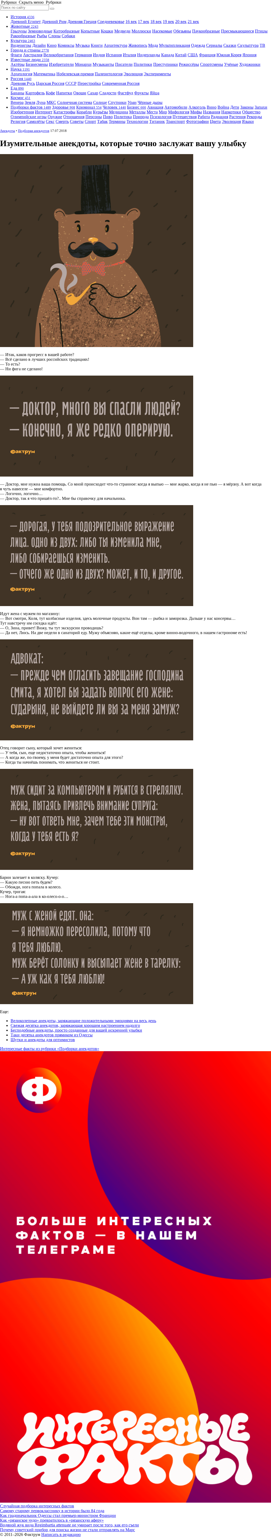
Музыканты (103, 64)
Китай (181, 55)
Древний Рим (54, 21)
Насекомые (162, 31)
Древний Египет (26, 21)
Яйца (154, 93)
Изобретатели (61, 64)
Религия (18, 121)
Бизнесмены (37, 64)
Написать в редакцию (61, 1534)
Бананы (17, 93)
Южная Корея (228, 55)
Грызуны (19, 31)
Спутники (117, 102)
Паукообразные (206, 31)
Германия (83, 55)
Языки (248, 121)
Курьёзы (100, 112)
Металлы (137, 112)
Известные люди (30, 59)
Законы (247, 107)
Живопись (137, 45)
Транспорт (175, 121)
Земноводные (40, 31)
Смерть (62, 121)
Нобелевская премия (75, 74)
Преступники (165, 64)
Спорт (90, 121)
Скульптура (248, 45)
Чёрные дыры (150, 102)
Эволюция (133, 74)
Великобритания (58, 55)
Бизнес (136, 107)
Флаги (16, 55)
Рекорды (254, 116)
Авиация (155, 107)
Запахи (261, 107)
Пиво (108, 116)
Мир (163, 112)
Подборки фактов (31, 107)
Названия (211, 112)
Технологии (137, 121)
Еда (17, 88)
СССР (70, 83)
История (22, 17)
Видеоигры (21, 45)
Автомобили (175, 107)
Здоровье (63, 107)
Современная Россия (120, 83)
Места (152, 112)
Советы (77, 121)
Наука (20, 69)
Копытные (90, 31)
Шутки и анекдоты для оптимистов (43, 1039)
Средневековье (110, 21)
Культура (23, 40)
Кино (52, 45)
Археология (21, 74)
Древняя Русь (23, 83)
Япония (249, 55)
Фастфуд (125, 93)
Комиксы (66, 45)
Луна (41, 102)
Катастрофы (64, 112)
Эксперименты (157, 74)
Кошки (107, 31)
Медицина (118, 112)
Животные (24, 26)
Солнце (100, 102)
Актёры (18, 64)
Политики (143, 64)
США (193, 55)
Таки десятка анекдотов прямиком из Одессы (52, 1035)
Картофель (35, 93)
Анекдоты (7, 131)
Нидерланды (148, 55)
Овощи (79, 93)
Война (223, 107)
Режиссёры (189, 64)
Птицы (261, 31)
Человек (114, 107)
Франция (207, 55)
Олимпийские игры (29, 116)
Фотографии (197, 121)
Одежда (198, 45)
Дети (234, 107)
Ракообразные (23, 36)
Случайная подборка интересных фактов (37, 1506)
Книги (97, 45)
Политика (123, 116)
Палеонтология (109, 74)
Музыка (82, 45)
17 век (143, 21)
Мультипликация (174, 45)
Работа (204, 116)
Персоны (93, 116)
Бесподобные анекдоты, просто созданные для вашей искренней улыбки (76, 1030)
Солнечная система (74, 102)
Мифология (178, 112)
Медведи (122, 31)
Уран (132, 102)
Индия (99, 55)
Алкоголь (197, 107)
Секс (50, 121)
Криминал (89, 107)
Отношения (73, 116)
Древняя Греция (81, 21)
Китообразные (66, 31)
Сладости (107, 93)
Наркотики (231, 112)
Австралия (32, 55)
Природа (141, 116)
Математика (44, 74)
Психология (160, 116)
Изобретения (22, 112)
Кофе (50, 93)
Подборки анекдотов (33, 131)
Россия (21, 78)
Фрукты (141, 93)
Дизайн (39, 45)
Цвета (215, 121)
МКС (51, 102)
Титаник (157, 121)
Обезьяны (182, 31)
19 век (168, 21)
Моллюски (141, 31)
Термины (117, 121)
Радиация (219, 116)
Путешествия (185, 116)
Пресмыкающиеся (237, 31)
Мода (153, 45)
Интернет (43, 112)
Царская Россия (50, 83)
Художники (249, 64)
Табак (102, 121)
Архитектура (115, 45)
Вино (211, 107)
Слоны (54, 36)
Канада (167, 55)
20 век (181, 21)
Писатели (124, 64)
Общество (251, 112)
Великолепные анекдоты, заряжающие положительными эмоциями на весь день (83, 1020)
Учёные (231, 64)
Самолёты (35, 121)
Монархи (83, 64)
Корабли (84, 112)
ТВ (262, 45)
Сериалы (214, 45)
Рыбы (42, 36)
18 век (156, 21)
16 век (131, 21)
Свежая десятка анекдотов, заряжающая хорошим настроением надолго (75, 1025)
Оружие (55, 116)
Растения (237, 116)
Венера (17, 102)
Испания (114, 55)
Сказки (229, 45)
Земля (30, 102)
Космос (20, 97)
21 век (193, 21)
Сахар (92, 93)
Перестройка (89, 83)
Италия (129, 55)
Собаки (68, 36)
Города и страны (30, 50)
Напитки (64, 93)
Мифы (196, 112)
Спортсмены (211, 64)
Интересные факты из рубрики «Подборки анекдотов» (49, 1048)
